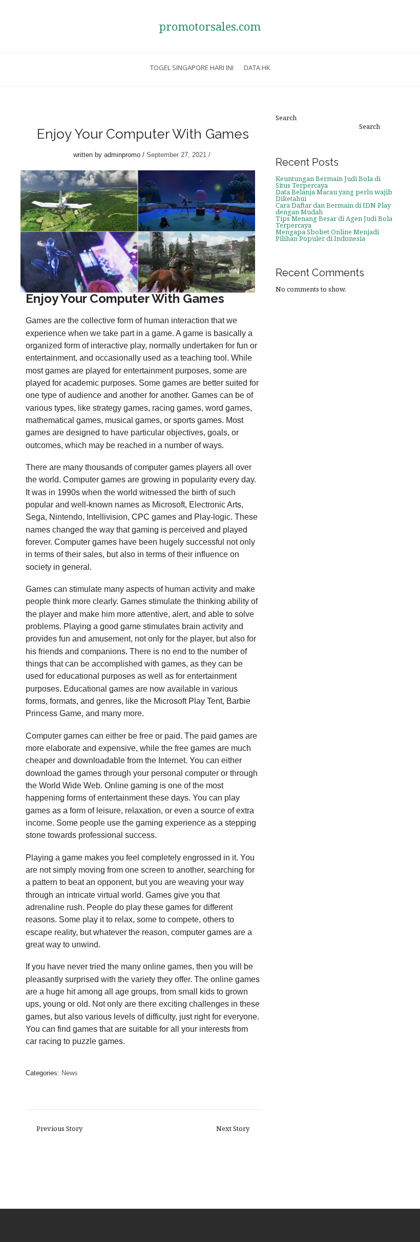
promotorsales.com (210, 26)
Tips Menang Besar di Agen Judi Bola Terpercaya (334, 222)
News (69, 1073)
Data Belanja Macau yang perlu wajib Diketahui (334, 195)
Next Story (232, 1128)
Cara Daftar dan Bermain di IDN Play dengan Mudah (333, 208)
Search (286, 118)
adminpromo (122, 155)
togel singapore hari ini (192, 67)
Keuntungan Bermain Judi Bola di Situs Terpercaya (328, 182)
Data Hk (257, 67)
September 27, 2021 (176, 155)
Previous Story (59, 1128)
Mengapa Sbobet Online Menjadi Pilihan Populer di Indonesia (327, 235)
